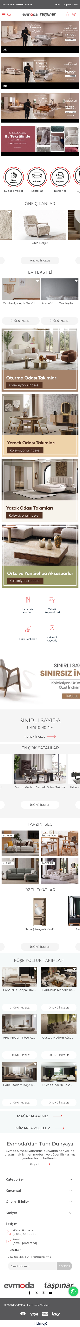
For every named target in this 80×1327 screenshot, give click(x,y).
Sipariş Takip (71, 4)
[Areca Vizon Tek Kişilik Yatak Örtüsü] (21, 289)
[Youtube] (50, 1292)
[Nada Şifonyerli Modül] (40, 911)
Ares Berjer (40, 243)
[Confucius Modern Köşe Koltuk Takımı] (59, 977)
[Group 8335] (40, 1314)
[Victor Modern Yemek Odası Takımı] (40, 769)
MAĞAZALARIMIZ (32, 1116)
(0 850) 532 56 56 (24, 1232)
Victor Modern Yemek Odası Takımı (40, 787)
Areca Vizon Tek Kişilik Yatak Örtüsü (20, 303)
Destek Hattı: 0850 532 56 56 (17, 4)
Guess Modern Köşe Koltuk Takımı (58, 1085)
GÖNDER (64, 1266)
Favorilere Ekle (9, 212)
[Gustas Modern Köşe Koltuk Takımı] (59, 1024)
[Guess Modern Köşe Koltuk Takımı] (59, 1072)
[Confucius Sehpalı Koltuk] (19, 977)
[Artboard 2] (40, 1285)
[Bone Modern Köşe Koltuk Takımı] (19, 1072)
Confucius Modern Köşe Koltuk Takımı (58, 990)
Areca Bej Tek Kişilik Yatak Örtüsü (59, 303)
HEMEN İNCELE (34, 736)
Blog (57, 4)
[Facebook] (29, 1292)
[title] (40, 360)
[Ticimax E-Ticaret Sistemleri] (40, 1324)
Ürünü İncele (40, 260)
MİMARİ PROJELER (32, 1128)
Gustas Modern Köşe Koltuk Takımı (58, 1037)
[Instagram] (43, 1292)
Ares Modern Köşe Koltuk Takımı (19, 1037)
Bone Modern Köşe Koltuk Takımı (19, 1085)
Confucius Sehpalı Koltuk (19, 990)
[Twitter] (36, 1292)
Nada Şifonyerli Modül (40, 929)
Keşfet (34, 1164)
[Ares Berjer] (40, 225)
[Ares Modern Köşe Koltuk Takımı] (19, 1024)
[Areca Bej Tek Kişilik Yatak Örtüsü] (59, 289)
